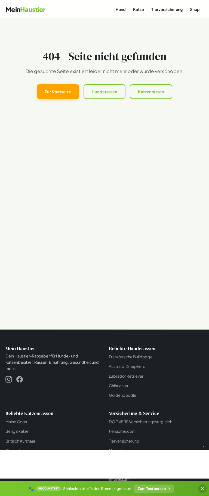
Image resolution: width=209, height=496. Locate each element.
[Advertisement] (104, 463)
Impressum (119, 479)
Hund (121, 9)
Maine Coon (16, 421)
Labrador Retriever (126, 376)
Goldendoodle (122, 395)
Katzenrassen (151, 91)
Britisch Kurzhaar (20, 440)
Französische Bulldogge (131, 356)
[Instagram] (8, 380)
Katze (138, 9)
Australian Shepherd (127, 366)
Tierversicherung (167, 9)
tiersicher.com (122, 431)
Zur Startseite (58, 91)
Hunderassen (105, 91)
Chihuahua (118, 385)
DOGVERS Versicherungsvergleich (140, 421)
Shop (195, 9)
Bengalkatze (17, 431)
